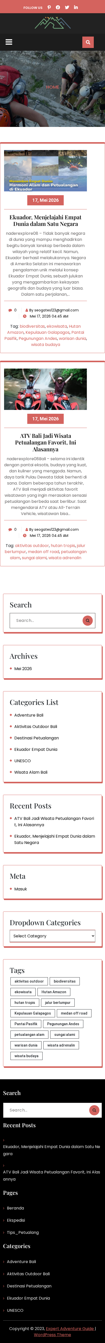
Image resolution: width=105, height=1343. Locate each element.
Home (52, 87)
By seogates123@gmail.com (54, 310)
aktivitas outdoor (32, 546)
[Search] (88, 621)
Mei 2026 (23, 669)
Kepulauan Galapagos (47, 332)
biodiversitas (32, 326)
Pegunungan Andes (38, 338)
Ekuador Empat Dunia (35, 749)
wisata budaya (45, 344)
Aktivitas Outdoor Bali (35, 726)
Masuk (20, 889)
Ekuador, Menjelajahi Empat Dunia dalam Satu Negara (45, 220)
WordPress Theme (52, 1335)
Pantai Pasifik (26, 1024)
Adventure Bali (28, 715)
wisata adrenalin (64, 558)
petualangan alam (29, 1035)
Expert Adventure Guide (70, 1329)
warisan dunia (72, 338)
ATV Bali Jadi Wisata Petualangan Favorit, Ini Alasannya (45, 442)
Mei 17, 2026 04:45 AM (48, 316)
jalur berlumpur (58, 1003)
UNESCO (22, 761)
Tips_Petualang (23, 1232)
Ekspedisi (16, 1220)
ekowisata (57, 326)
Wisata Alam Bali (30, 772)
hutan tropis (63, 546)
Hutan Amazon (54, 992)
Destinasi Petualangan (36, 738)
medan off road (43, 552)
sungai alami (34, 558)
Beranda (15, 1208)
